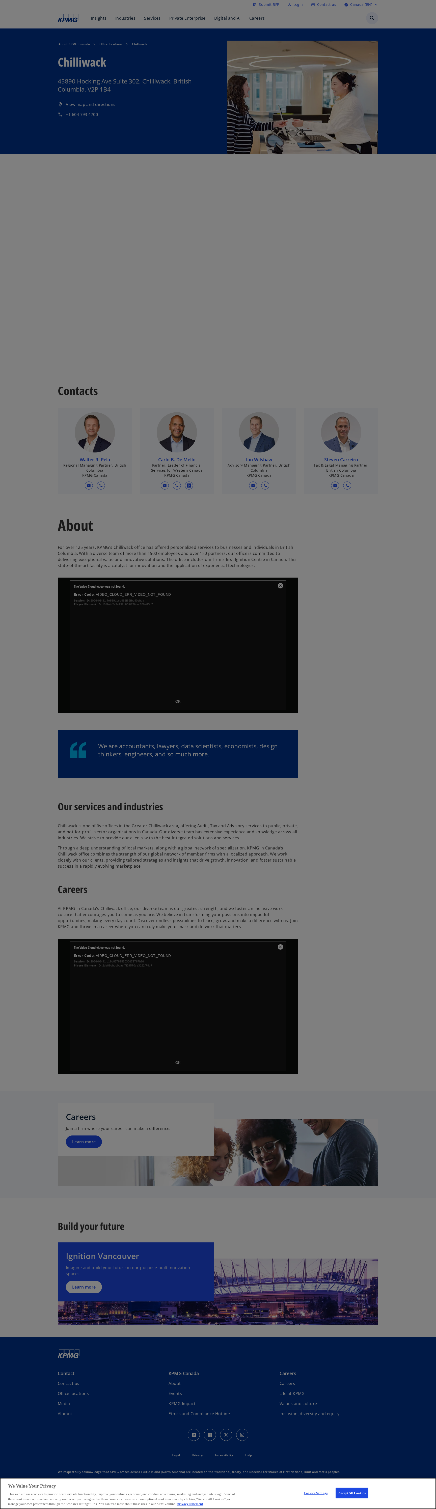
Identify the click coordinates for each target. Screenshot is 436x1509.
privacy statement (190, 1504)
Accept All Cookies (351, 1493)
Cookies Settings (316, 1493)
